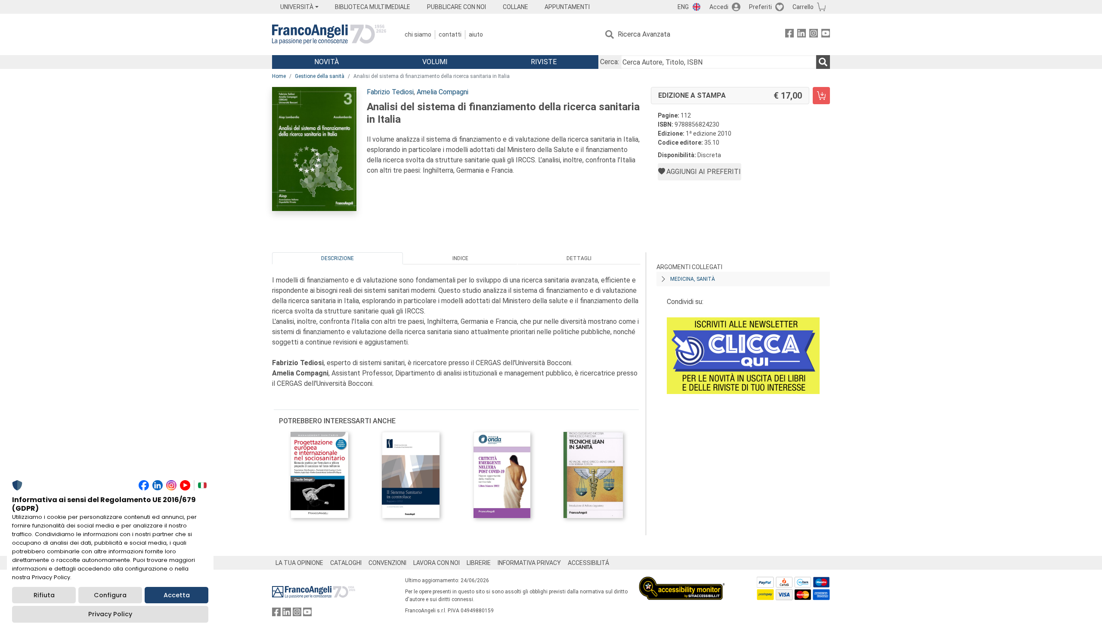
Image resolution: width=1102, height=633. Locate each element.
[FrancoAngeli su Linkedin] (801, 34)
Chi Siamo (418, 34)
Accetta (177, 595)
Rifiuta (44, 595)
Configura (110, 595)
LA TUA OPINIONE (299, 562)
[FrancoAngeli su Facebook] (789, 34)
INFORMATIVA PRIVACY (529, 562)
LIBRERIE (479, 562)
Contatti (450, 34)
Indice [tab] (460, 258)
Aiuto (476, 34)
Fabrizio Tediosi (390, 92)
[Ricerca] (823, 62)
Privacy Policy (110, 614)
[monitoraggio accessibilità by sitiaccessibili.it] (682, 581)
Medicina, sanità (692, 279)
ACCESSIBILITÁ (588, 562)
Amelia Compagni (442, 92)
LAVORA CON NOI (436, 562)
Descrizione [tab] (337, 258)
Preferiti (760, 6)
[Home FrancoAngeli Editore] (329, 34)
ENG (683, 6)
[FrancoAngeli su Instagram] (813, 34)
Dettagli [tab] (578, 258)
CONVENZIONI (387, 562)
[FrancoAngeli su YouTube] (825, 34)
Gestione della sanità (319, 76)
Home (279, 76)
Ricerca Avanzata (644, 34)
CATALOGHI (346, 562)
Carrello (803, 6)
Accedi (718, 6)
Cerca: (609, 62)
